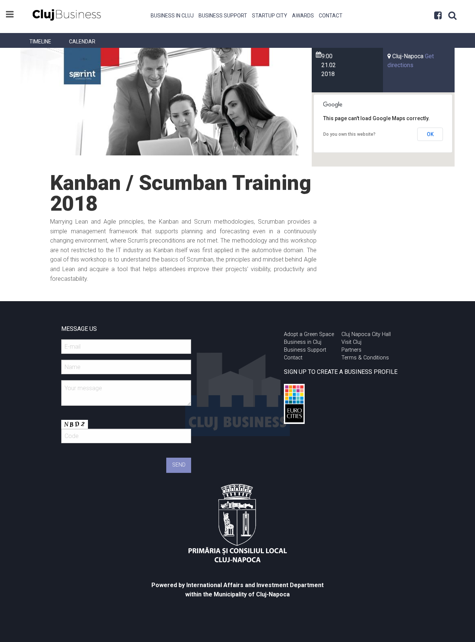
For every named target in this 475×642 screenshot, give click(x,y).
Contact (331, 16)
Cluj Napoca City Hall (366, 334)
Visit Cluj (351, 342)
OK (430, 134)
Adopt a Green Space (309, 334)
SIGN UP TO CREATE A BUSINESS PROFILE (340, 371)
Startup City (269, 16)
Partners (351, 350)
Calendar (82, 42)
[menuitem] (172, 14)
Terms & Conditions (365, 358)
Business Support (223, 16)
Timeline (40, 42)
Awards (303, 16)
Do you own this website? (349, 134)
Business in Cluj (172, 16)
